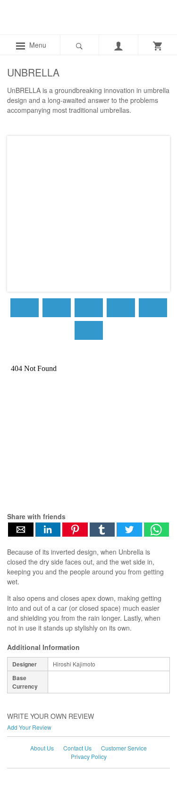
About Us (42, 748)
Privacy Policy (89, 756)
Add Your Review (29, 727)
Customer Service (124, 748)
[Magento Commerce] (40, 19)
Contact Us (77, 748)
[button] (21, 529)
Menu (36, 45)
